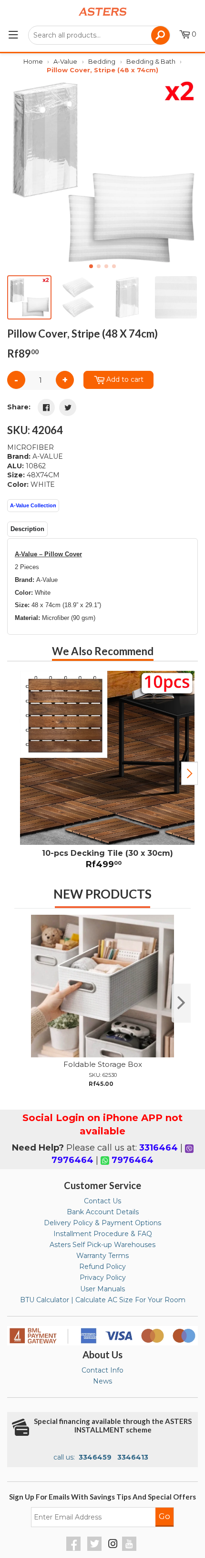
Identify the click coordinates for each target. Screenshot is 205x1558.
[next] (181, 1003)
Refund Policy (102, 1266)
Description (27, 528)
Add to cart (125, 379)
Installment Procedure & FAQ (102, 1233)
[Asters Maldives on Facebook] (74, 1548)
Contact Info (102, 1370)
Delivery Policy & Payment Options (102, 1223)
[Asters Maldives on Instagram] (113, 1545)
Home (33, 61)
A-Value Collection (33, 505)
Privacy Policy (103, 1277)
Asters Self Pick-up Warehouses (102, 1244)
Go (164, 1516)
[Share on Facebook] (46, 407)
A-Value (65, 61)
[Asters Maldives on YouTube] (130, 1548)
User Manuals (102, 1289)
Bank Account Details (103, 1212)
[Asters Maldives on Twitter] (95, 1548)
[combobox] (99, 35)
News (102, 1381)
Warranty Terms (102, 1255)
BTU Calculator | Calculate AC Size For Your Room (102, 1300)
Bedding (101, 61)
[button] (186, 173)
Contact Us (102, 1201)
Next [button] (189, 773)
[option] (102, 773)
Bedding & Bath (150, 61)
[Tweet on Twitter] (67, 407)
